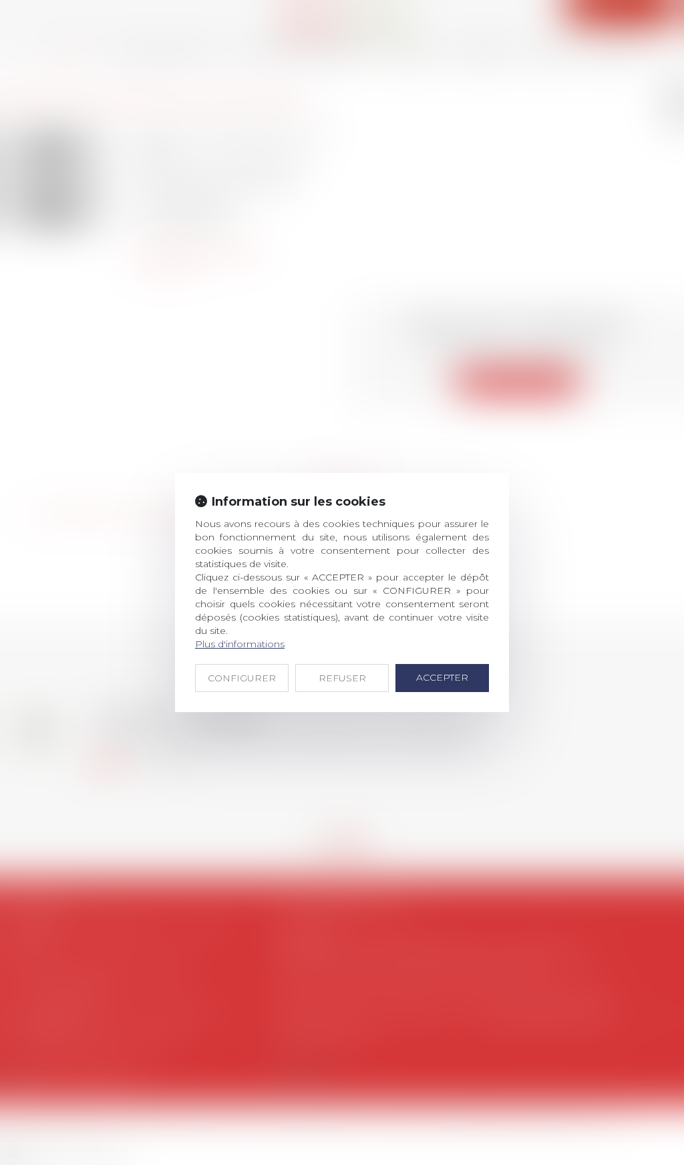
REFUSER (342, 678)
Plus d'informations (240, 644)
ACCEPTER (442, 677)
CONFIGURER (242, 678)
